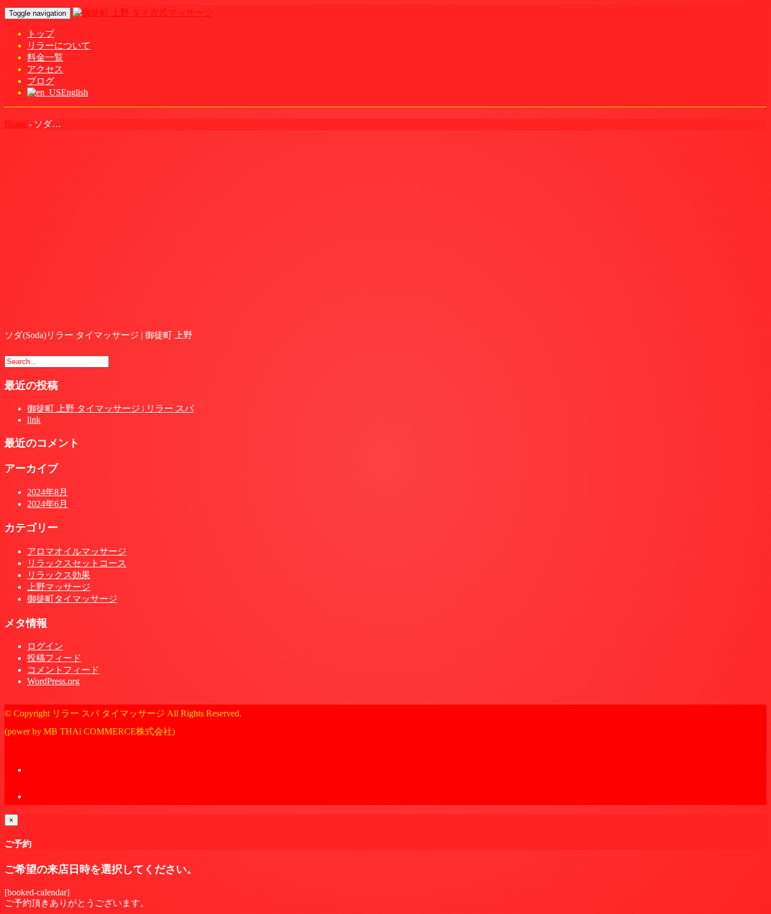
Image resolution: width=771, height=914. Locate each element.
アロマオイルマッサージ (76, 551)
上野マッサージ (58, 587)
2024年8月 (47, 492)
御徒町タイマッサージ (72, 598)
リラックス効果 (58, 575)
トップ (40, 33)
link (34, 420)
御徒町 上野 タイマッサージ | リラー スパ (110, 408)
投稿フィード (54, 658)
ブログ (40, 81)
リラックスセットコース (76, 563)
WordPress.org (53, 681)
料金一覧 (45, 57)
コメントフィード (63, 670)
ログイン (45, 646)
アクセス (45, 69)
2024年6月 (47, 504)
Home (16, 124)
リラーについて (58, 45)
